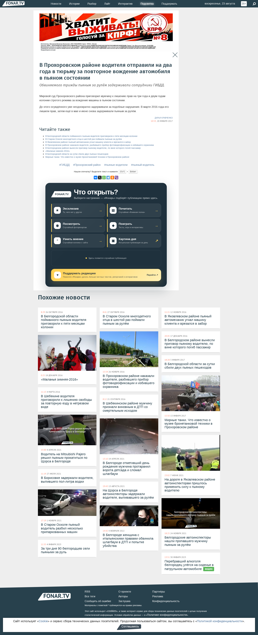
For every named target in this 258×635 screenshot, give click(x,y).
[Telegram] (108, 177)
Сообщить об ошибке (98, 601)
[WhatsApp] (104, 177)
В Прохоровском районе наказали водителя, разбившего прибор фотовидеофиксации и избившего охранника (99, 145)
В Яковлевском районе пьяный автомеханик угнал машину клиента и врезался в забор (88, 142)
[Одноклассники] (112, 177)
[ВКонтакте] (95, 177)
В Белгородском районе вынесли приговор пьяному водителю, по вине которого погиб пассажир (93, 148)
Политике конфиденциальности (167, 615)
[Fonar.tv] (13, 3)
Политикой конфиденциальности (219, 621)
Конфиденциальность (165, 601)
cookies (111, 611)
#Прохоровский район (87, 165)
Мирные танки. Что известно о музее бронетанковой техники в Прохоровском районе (87, 157)
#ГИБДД (64, 165)
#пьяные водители (116, 165)
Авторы (123, 596)
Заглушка (124, 601)
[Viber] (116, 177)
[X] (100, 177)
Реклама (157, 596)
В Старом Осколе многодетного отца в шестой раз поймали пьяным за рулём (83, 139)
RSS (87, 591)
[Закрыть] (175, 54)
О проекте (124, 591)
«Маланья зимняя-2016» (57, 151)
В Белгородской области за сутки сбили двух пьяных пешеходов (76, 154)
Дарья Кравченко (164, 117)
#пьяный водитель (142, 165)
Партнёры (158, 591)
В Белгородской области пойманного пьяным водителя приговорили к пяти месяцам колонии (91, 136)
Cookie (43, 621)
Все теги (90, 596)
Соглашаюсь (130, 626)
